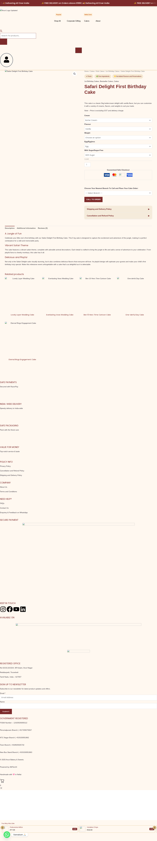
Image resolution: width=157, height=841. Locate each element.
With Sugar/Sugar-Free (93, 150)
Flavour (87, 124)
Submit (5, 711)
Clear (86, 159)
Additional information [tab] (26, 228)
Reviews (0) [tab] (43, 228)
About (98, 21)
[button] (74, 74)
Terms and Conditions (8, 492)
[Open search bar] (1, 31)
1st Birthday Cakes (112, 71)
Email (2, 693)
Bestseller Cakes (106, 81)
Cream (87, 115)
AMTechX (13, 767)
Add (74, 829)
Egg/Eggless (89, 142)
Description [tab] (10, 228)
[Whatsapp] (7, 834)
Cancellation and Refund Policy (118, 216)
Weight (87, 133)
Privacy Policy (5, 466)
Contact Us (4, 508)
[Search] (3, 42)
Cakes (86, 21)
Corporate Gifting (73, 21)
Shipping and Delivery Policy (118, 209)
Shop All (57, 21)
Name (2, 702)
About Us (3, 487)
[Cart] (78, 50)
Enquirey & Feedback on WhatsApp (14, 512)
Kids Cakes (100, 71)
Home (86, 71)
